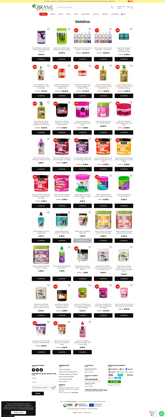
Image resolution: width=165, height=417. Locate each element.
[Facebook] (33, 370)
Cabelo (61, 14)
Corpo (76, 14)
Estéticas (96, 14)
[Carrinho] (131, 7)
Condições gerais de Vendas (68, 374)
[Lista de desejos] (128, 7)
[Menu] (155, 411)
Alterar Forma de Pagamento (68, 372)
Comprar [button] (41, 59)
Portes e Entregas (64, 369)
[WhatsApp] (161, 413)
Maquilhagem (85, 14)
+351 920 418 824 (96, 390)
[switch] (152, 415)
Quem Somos (63, 381)
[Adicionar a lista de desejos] (48, 29)
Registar (119, 8)
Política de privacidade (66, 376)
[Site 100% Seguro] (114, 383)
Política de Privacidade (99, 401)
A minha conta (121, 6)
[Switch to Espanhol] (132, 1)
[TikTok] (41, 370)
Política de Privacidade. (27, 408)
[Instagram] (37, 370)
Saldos (43, 14)
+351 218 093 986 (91, 379)
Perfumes (105, 14)
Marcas (52, 14)
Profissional (115, 14)
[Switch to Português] (129, 1)
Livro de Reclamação (65, 379)
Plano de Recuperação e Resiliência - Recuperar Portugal (83, 408)
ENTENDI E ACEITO (18, 412)
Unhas (68, 14)
